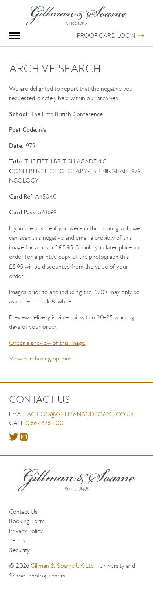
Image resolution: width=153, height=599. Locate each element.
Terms (17, 540)
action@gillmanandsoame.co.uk (80, 414)
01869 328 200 (45, 423)
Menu (14, 35)
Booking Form (27, 521)
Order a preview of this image (47, 342)
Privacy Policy (26, 530)
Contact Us (23, 511)
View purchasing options (40, 358)
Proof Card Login (106, 35)
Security (19, 550)
